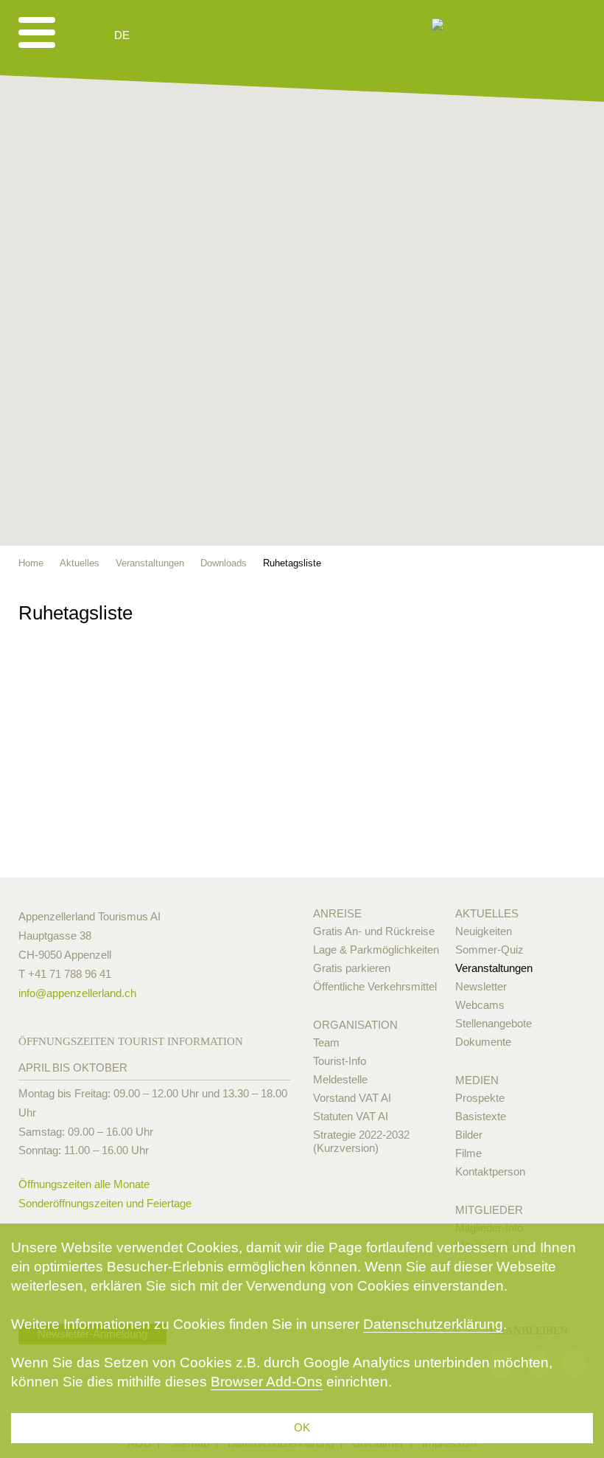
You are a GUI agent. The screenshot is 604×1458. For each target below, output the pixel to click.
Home (30, 563)
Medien (477, 1080)
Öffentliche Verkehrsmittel (375, 986)
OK (302, 1427)
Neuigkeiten (483, 931)
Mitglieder (489, 1210)
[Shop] (236, 35)
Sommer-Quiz (489, 949)
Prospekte (480, 1097)
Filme (468, 1153)
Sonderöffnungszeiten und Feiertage (105, 1203)
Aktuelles (487, 913)
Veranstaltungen (494, 968)
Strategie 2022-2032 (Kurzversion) (361, 1141)
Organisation (355, 1024)
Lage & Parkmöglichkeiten (376, 949)
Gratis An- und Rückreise (374, 931)
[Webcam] (162, 35)
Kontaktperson (490, 1171)
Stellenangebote (493, 1023)
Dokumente (483, 1041)
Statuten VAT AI (350, 1116)
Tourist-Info (339, 1061)
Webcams (480, 1005)
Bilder (468, 1134)
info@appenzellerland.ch (77, 993)
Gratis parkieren (351, 968)
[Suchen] (200, 35)
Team (326, 1042)
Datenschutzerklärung (433, 1324)
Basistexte (480, 1116)
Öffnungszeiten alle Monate (84, 1184)
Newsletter (481, 986)
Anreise (337, 913)
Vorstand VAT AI (352, 1097)
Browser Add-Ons (267, 1381)
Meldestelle (340, 1079)
